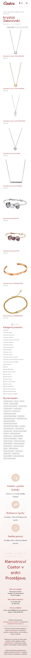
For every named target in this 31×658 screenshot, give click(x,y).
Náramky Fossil (19, 428)
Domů (5, 12)
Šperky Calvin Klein (9, 372)
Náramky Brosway (9, 428)
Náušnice (6, 433)
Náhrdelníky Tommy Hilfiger (11, 426)
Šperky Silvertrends (9, 391)
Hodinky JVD (7, 352)
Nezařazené (7, 364)
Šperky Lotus (7, 384)
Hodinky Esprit (8, 345)
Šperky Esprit (7, 376)
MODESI (17, 652)
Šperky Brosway (8, 369)
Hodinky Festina (8, 347)
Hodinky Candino (8, 335)
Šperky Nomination (9, 389)
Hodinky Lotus (7, 354)
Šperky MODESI (8, 386)
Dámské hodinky (8, 401)
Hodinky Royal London (10, 357)
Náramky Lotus (8, 431)
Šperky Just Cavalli (9, 381)
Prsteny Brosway (8, 441)
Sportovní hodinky (18, 446)
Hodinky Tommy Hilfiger (11, 362)
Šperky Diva (7, 374)
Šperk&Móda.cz (9, 643)
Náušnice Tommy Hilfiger (10, 438)
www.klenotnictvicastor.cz (11, 622)
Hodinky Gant (7, 349)
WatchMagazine (13, 630)
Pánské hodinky (8, 446)
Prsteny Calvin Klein (19, 441)
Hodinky (6, 330)
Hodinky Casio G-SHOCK (11, 340)
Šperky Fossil (7, 379)
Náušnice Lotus (8, 436)
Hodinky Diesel (8, 342)
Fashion (16, 401)
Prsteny (20, 438)
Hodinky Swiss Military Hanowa (13, 359)
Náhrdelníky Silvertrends (10, 423)
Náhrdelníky (21, 416)
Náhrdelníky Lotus (22, 418)
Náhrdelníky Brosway (9, 418)
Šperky (5, 367)
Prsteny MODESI (8, 443)
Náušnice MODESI (18, 436)
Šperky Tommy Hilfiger (10, 394)
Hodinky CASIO (8, 337)
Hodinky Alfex (7, 332)
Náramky (22, 426)
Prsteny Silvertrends (19, 443)
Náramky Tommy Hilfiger (20, 431)
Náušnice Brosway (15, 433)
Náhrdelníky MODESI (9, 421)
